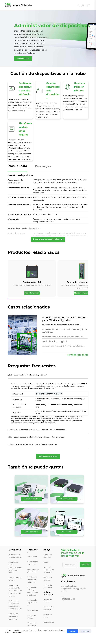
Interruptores (32, 610)
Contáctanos (49, 622)
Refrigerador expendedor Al (32, 602)
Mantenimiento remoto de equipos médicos (64, 330)
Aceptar (72, 631)
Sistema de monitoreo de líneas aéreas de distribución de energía (15, 590)
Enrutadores (32, 557)
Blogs (46, 562)
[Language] (83, 5)
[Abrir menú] (88, 5)
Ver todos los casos (77, 355)
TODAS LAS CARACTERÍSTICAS (49, 239)
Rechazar (85, 631)
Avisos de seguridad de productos (49, 569)
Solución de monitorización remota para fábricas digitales (64, 319)
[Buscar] (79, 5)
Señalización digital (54, 341)
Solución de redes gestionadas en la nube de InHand (15, 567)
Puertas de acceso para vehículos (32, 579)
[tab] (17, 167)
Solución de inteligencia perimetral (13, 616)
